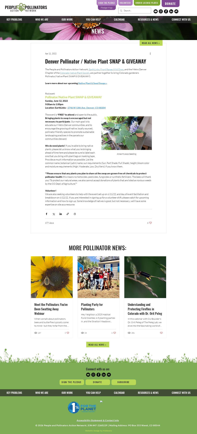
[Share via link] (67, 214)
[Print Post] (74, 214)
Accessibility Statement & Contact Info (98, 420)
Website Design (92, 431)
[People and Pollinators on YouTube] (156, 11)
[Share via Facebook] (46, 214)
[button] (67, 19)
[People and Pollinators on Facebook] (166, 11)
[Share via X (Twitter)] (53, 214)
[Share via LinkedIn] (60, 214)
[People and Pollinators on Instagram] (161, 11)
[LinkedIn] (171, 11)
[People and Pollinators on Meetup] (176, 11)
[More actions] (150, 53)
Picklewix (107, 431)
